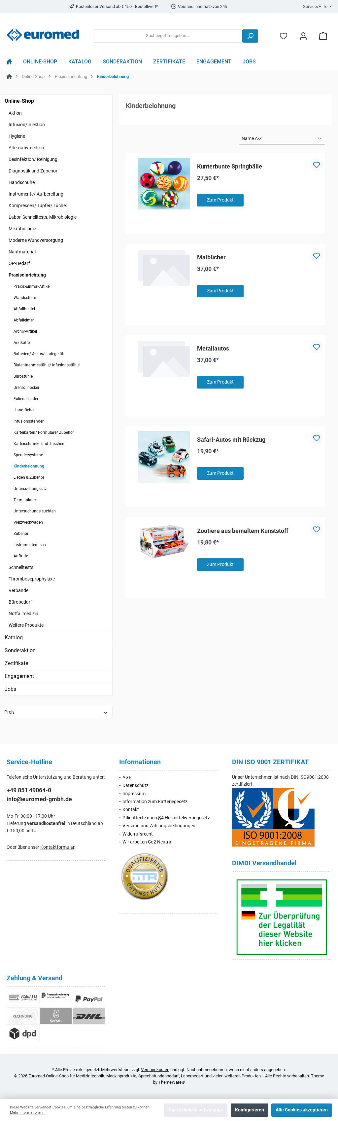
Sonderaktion (20, 650)
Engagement (19, 676)
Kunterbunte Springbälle (229, 166)
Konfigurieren (249, 1110)
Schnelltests (21, 567)
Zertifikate (16, 663)
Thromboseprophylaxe (32, 578)
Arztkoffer (22, 342)
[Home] (12, 63)
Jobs (10, 689)
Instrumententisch (30, 544)
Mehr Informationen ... (28, 1112)
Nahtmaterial (22, 251)
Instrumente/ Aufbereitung (36, 194)
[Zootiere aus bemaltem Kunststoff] (164, 541)
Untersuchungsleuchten (35, 511)
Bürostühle (23, 376)
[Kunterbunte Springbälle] (164, 184)
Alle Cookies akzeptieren (302, 1110)
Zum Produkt (220, 200)
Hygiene (17, 136)
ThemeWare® (171, 1082)
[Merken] (316, 164)
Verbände (18, 590)
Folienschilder (26, 398)
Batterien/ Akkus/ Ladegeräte (39, 354)
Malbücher (211, 257)
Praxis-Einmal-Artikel (32, 286)
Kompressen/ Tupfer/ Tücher (38, 205)
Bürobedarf (20, 602)
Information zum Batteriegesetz (154, 801)
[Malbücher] (164, 268)
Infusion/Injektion (27, 124)
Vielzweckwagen (28, 522)
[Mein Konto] (303, 36)
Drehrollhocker (26, 387)
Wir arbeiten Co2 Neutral (147, 842)
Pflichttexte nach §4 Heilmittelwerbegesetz (166, 818)
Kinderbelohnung (29, 466)
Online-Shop (19, 101)
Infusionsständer (29, 421)
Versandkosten (155, 1069)
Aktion (15, 113)
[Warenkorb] (323, 36)
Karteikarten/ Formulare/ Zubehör (44, 432)
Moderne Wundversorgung (36, 240)
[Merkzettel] (283, 36)
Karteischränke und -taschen (39, 443)
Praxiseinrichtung (27, 275)
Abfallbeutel (24, 309)
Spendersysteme (28, 455)
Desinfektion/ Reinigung (33, 159)
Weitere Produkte (26, 625)
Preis (9, 712)
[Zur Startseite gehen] (43, 34)
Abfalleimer (24, 320)
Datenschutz (135, 785)
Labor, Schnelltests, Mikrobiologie (43, 217)
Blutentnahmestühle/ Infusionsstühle (47, 365)
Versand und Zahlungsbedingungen (158, 826)
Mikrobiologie (22, 228)
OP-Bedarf (19, 263)
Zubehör (21, 533)
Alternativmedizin (26, 147)
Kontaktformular (57, 847)
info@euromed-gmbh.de (39, 799)
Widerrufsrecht (137, 834)
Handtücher (24, 410)
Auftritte (21, 556)
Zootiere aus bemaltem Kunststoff (242, 530)
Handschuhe (22, 182)
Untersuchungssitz (30, 488)
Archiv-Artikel (25, 331)
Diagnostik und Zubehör (33, 170)
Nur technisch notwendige (195, 1110)
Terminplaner (25, 500)
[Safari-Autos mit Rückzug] (164, 457)
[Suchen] (250, 36)
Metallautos (213, 348)
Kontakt (130, 809)
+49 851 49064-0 (29, 790)
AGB (127, 777)
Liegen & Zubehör (29, 477)
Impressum (134, 794)
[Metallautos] (164, 359)
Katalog (14, 637)
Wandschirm (25, 297)
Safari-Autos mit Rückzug (231, 439)
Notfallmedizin (23, 613)
